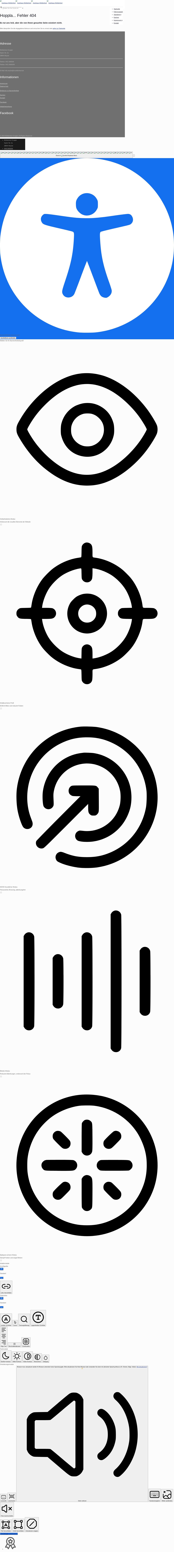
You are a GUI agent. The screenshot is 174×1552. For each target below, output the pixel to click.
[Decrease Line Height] (1, 1307)
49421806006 (8, 148)
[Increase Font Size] (1, 1269)
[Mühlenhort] (31, 3)
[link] (22, 8)
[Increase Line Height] (1, 1298)
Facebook (3, 102)
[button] (134, 155)
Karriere (2, 95)
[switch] (1, 524)
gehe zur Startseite (59, 28)
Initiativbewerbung (6, 106)
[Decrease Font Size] (1, 1278)
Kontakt (2, 98)
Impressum (4, 83)
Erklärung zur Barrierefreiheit (9, 91)
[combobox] (66, 155)
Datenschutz (4, 86)
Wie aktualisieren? (142, 1367)
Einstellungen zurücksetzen (9, 1534)
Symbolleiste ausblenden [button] (8, 338)
